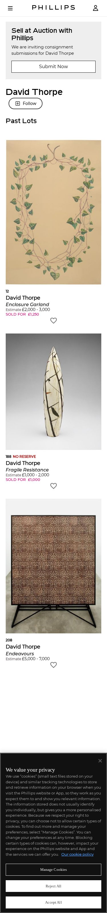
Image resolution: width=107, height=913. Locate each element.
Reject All (53, 886)
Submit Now (53, 66)
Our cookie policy (77, 854)
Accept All (53, 902)
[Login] (95, 8)
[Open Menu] (14, 8)
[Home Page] (53, 8)
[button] (53, 232)
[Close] (100, 761)
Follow (29, 103)
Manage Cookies (53, 869)
